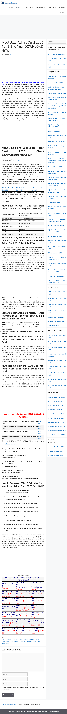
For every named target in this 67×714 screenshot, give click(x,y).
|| (15, 578)
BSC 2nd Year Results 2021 (56, 418)
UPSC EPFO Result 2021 (55, 167)
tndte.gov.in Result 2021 (56, 83)
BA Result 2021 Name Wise (56, 397)
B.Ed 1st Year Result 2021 (56, 317)
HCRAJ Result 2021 (54, 131)
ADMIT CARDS (29, 7)
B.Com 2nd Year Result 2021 (57, 431)
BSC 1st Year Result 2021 (56, 414)
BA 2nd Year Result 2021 (56, 405)
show (18, 160)
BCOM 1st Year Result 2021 (57, 426)
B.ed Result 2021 (53, 325)
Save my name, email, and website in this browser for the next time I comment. (24, 689)
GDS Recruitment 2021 (55, 236)
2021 (52, 356)
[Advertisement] (33, 26)
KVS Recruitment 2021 (55, 253)
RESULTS (18, 7)
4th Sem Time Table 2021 (56, 451)
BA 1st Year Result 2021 (55, 401)
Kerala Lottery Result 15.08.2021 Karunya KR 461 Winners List (57, 106)
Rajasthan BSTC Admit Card (57, 93)
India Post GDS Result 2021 (56, 141)
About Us (6, 704)
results (5, 638)
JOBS (62, 12)
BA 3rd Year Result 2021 (55, 410)
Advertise (13, 704)
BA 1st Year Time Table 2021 (57, 54)
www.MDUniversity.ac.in (9, 444)
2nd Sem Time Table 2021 (56, 447)
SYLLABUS (62, 7)
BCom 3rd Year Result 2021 (56, 435)
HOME (11, 7)
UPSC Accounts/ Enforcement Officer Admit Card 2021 (57, 160)
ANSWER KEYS (40, 7)
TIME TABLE (52, 7)
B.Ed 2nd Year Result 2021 (56, 321)
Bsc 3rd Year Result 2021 (56, 422)
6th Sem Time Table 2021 (56, 455)
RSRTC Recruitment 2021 (56, 226)
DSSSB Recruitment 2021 (56, 276)
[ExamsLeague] (9, 2)
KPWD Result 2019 (54, 202)
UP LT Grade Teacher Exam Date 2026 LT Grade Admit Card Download (21, 639)
